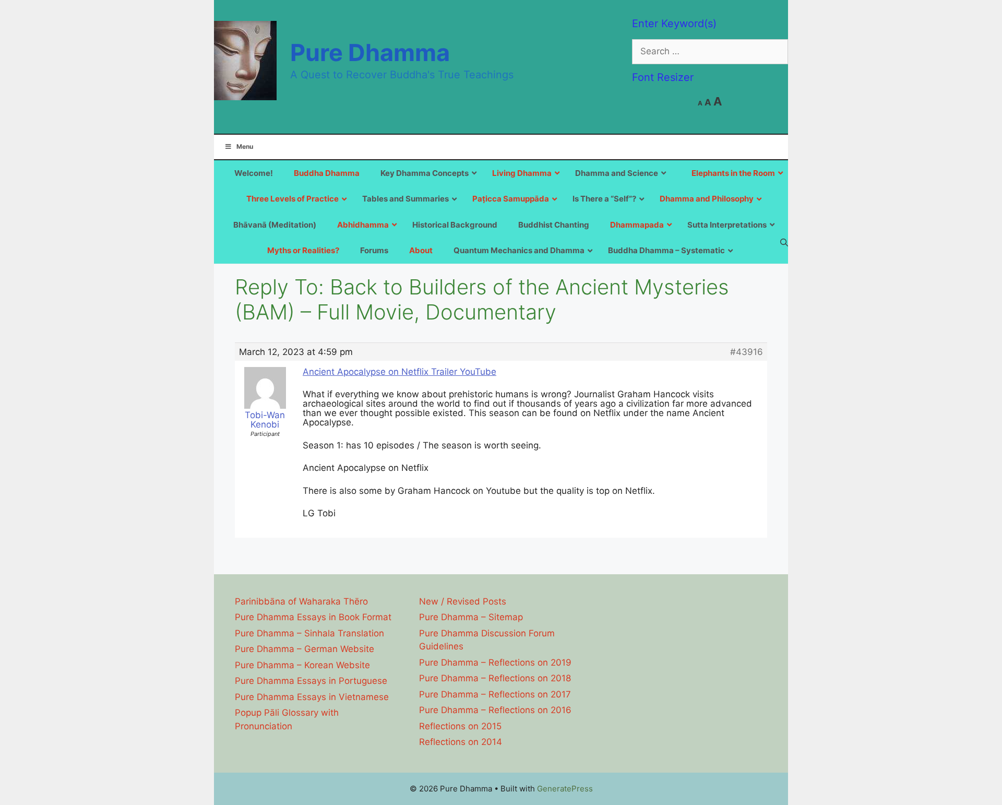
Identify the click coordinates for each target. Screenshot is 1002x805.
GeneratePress (565, 789)
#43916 (746, 352)
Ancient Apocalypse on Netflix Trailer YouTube (399, 371)
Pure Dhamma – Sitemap (471, 617)
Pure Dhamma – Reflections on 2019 (495, 662)
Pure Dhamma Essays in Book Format (313, 617)
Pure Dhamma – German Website (304, 649)
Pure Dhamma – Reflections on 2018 (495, 678)
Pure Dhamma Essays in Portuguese (311, 681)
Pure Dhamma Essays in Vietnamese (312, 697)
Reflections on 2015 (460, 726)
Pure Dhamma (370, 52)
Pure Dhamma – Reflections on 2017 (495, 694)
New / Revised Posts (462, 601)
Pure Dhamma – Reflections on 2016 (495, 710)
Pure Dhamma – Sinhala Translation (309, 633)
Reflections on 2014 (460, 742)
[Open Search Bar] (784, 242)
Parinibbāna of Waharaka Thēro (301, 601)
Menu (244, 146)
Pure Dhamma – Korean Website (302, 665)
